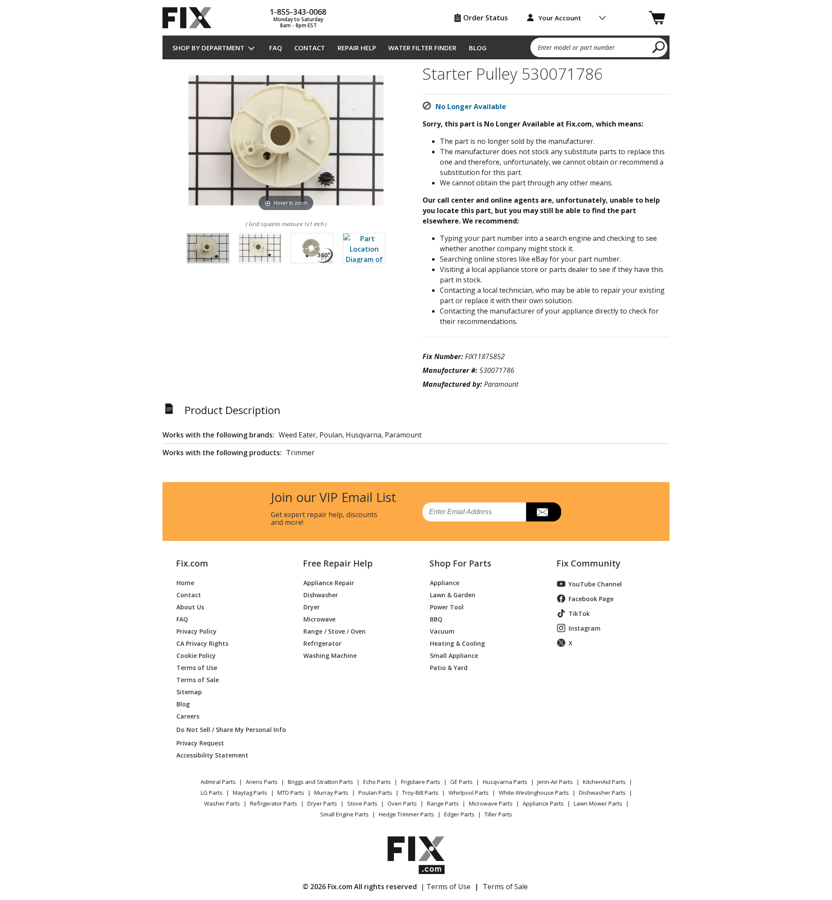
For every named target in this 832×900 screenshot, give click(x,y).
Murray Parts (331, 792)
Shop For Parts (460, 563)
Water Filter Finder (422, 47)
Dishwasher (320, 594)
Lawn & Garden (452, 594)
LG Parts (212, 792)
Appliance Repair (328, 582)
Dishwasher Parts (602, 792)
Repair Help (357, 47)
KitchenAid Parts (604, 782)
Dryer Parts (322, 803)
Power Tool (447, 606)
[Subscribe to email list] (543, 511)
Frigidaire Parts (420, 782)
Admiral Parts (218, 782)
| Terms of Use (446, 886)
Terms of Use (196, 667)
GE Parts (461, 782)
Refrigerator (322, 643)
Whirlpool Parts (468, 792)
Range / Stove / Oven (334, 631)
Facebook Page (591, 599)
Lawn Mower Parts (598, 803)
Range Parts (443, 803)
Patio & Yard (449, 667)
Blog (478, 47)
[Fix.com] (190, 18)
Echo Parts (377, 782)
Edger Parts (459, 814)
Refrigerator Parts (273, 803)
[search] (659, 46)
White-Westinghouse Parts (534, 792)
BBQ (436, 619)
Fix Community (588, 563)
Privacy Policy (196, 631)
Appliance (444, 582)
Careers (187, 716)
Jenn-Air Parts (555, 782)
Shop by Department (208, 47)
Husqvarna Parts (505, 782)
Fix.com (192, 563)
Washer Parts (222, 803)
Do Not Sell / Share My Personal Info (227, 729)
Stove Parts (362, 803)
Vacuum (442, 631)
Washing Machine (330, 655)
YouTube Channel (595, 584)
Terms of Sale (197, 679)
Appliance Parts (543, 803)
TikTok (579, 613)
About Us (190, 606)
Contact (309, 47)
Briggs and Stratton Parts (320, 782)
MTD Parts (290, 792)
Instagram (585, 628)
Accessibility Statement (212, 755)
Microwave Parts (491, 803)
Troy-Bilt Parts (420, 792)
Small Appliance (454, 655)
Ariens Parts (262, 782)
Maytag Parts (250, 792)
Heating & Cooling (457, 643)
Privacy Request (200, 742)
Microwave (319, 619)
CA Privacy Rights (202, 643)
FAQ (275, 47)
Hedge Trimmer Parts (406, 814)
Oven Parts (402, 803)
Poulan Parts (375, 792)
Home (185, 582)
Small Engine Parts (344, 814)
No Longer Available (471, 106)
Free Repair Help (338, 563)
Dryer (311, 606)
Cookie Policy (196, 655)
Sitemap (189, 691)
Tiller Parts (498, 814)
